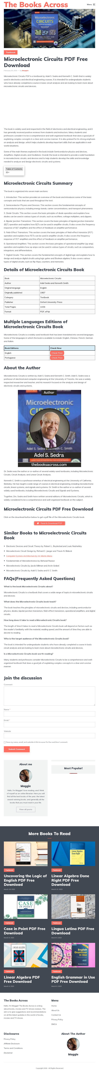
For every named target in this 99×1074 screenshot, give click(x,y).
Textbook (10, 52)
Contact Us (56, 1015)
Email (7, 720)
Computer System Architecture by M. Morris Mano (29, 556)
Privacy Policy (57, 1020)
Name (7, 709)
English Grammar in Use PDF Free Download (73, 979)
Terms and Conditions (13, 1048)
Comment (8, 685)
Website (7, 731)
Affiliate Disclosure (12, 1044)
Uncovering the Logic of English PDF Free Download (25, 880)
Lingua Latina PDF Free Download (72, 931)
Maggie (25, 70)
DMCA (54, 1024)
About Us (55, 1010)
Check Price (57, 353)
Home (54, 1006)
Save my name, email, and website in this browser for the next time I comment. (37, 742)
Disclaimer (8, 1053)
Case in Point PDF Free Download (24, 931)
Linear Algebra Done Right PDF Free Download (70, 880)
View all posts (25, 809)
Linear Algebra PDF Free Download (22, 979)
